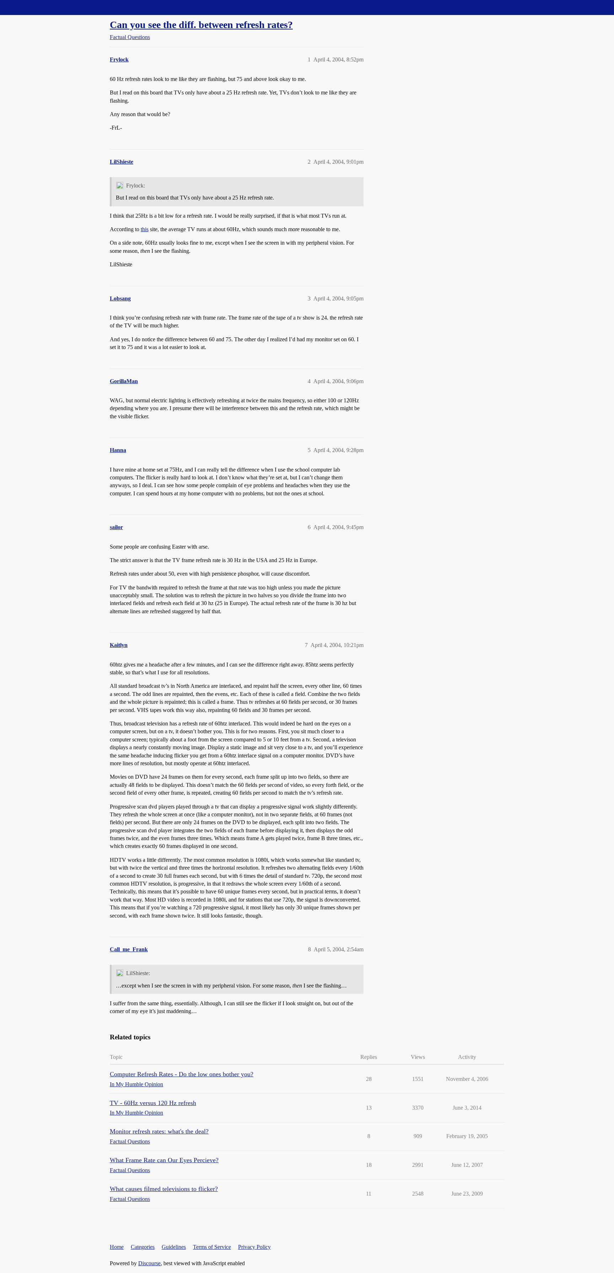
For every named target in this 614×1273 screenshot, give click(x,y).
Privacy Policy (254, 1247)
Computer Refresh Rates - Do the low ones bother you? (181, 1074)
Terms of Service (212, 1247)
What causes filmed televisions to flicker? (164, 1188)
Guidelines (174, 1247)
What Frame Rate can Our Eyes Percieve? (164, 1160)
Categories (143, 1247)
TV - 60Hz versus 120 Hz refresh (153, 1102)
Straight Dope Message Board (37, 7)
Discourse (149, 1263)
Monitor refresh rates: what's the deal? (159, 1131)
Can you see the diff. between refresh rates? (201, 24)
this (145, 229)
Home (117, 1247)
